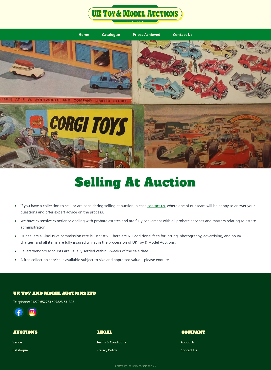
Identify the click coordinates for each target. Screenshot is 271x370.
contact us (156, 205)
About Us (188, 342)
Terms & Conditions (111, 342)
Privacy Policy (107, 350)
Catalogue (111, 34)
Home (84, 34)
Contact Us (182, 34)
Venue (17, 342)
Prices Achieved (146, 34)
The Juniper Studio (137, 366)
